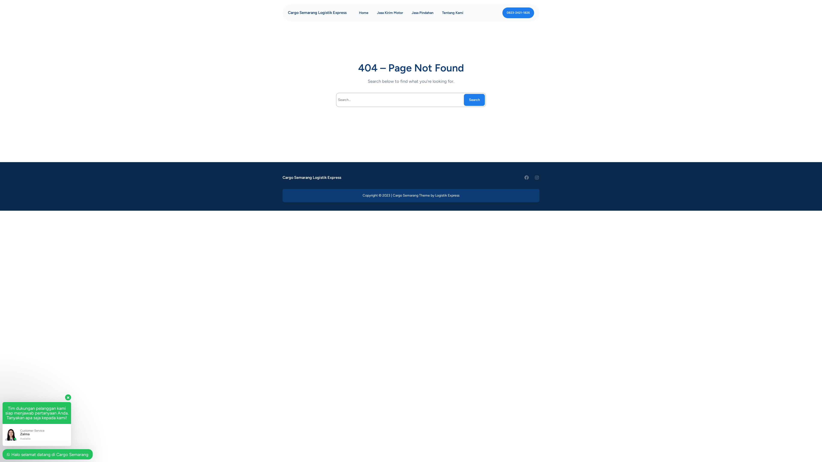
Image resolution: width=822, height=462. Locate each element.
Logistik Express (447, 195)
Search (474, 100)
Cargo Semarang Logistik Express (317, 12)
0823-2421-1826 (518, 13)
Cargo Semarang (405, 195)
